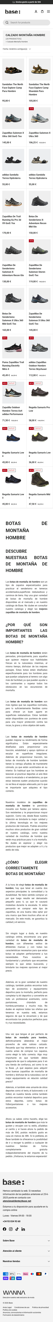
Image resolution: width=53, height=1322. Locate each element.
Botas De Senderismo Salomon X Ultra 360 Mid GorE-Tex (12, 318)
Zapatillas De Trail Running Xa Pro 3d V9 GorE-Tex (11, 220)
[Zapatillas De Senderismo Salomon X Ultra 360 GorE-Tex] (40, 299)
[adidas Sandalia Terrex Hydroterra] (13, 160)
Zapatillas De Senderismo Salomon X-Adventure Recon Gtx (13, 270)
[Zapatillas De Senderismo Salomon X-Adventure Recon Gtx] (13, 250)
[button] (42, 11)
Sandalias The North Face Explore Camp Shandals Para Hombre (39, 89)
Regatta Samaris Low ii (13, 454)
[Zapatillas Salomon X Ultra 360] (40, 118)
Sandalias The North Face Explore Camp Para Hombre (12, 87)
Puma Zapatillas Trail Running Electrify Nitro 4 (13, 365)
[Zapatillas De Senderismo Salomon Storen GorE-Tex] (40, 250)
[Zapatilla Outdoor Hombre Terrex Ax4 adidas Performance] (13, 393)
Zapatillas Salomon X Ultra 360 (39, 135)
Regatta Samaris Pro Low (39, 409)
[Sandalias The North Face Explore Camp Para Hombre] (13, 69)
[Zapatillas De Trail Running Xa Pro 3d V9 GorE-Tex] (13, 202)
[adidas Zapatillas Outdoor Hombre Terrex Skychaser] (40, 347)
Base (11, 1303)
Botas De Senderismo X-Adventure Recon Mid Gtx (37, 221)
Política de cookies (10, 1310)
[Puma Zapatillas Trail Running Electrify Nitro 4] (13, 347)
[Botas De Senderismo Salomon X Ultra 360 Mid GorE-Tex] (13, 299)
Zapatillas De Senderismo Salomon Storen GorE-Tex (37, 270)
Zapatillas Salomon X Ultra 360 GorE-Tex (13, 135)
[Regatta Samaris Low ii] (13, 438)
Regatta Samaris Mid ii (39, 496)
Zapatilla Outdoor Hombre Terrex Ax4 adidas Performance (12, 411)
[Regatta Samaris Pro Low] (40, 393)
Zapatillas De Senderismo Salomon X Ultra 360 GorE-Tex (39, 318)
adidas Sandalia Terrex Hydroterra (11, 176)
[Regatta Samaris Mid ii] (40, 480)
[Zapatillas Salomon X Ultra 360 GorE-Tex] (13, 118)
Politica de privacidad (40, 1307)
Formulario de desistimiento (13, 1315)
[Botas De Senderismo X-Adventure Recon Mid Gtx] (40, 202)
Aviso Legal (7, 1307)
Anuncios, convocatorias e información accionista (22, 1313)
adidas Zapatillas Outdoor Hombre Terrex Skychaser (38, 365)
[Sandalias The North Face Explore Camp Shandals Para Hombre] (40, 69)
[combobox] (26, 22)
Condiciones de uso (21, 1307)
